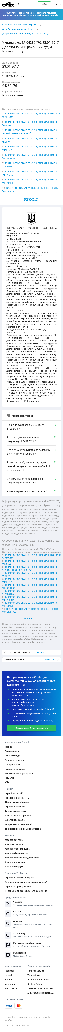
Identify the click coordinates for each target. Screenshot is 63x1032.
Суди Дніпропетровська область (18, 29)
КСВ (7, 782)
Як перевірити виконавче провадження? (26, 882)
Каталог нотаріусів (14, 866)
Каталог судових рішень (26, 25)
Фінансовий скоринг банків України (23, 829)
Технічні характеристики (40, 988)
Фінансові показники (15, 811)
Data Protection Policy (38, 979)
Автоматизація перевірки (18, 815)
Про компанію (12, 751)
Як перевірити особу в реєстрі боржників (26, 891)
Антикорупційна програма (41, 993)
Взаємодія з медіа (14, 760)
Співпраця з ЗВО (13, 764)
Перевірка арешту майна (18, 886)
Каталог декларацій (15, 862)
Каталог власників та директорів (22, 857)
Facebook (9, 971)
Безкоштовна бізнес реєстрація (31, 728)
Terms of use (33, 975)
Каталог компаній (14, 840)
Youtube (9, 979)
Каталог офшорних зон (16, 853)
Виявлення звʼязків (15, 820)
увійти (44, 4)
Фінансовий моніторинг (17, 802)
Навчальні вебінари (15, 769)
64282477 (49, 660)
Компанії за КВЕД (14, 844)
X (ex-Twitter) (11, 988)
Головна (6, 25)
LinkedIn (9, 975)
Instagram (10, 984)
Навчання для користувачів (19, 773)
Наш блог (9, 778)
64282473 (40, 652)
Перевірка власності (15, 806)
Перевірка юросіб (14, 793)
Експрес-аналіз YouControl (18, 824)
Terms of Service (35, 971)
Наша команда (12, 755)
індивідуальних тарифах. (47, 15)
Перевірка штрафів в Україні (19, 877)
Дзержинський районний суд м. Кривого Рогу (25, 33)
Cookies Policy (34, 984)
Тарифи (8, 747)
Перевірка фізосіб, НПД (17, 798)
